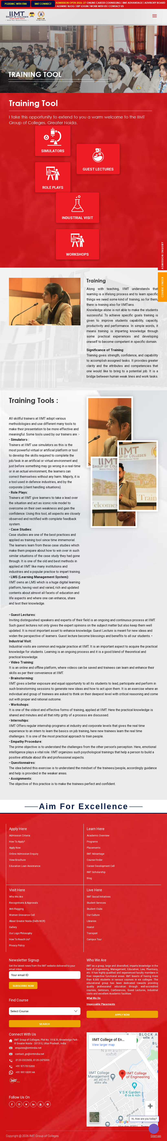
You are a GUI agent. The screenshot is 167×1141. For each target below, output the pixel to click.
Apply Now (15, 847)
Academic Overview (98, 835)
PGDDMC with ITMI (16, 3)
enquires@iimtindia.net (28, 1048)
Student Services (96, 902)
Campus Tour (94, 939)
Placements (93, 847)
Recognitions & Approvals (23, 902)
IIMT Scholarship (96, 872)
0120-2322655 (24, 1060)
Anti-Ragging (16, 909)
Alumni (61, 6)
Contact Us (116, 6)
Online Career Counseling (104, 2)
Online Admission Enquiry (23, 853)
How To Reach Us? (19, 939)
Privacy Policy (17, 945)
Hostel (90, 927)
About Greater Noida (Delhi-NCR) (27, 921)
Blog (71, 6)
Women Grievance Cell (22, 915)
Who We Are (16, 896)
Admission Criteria (19, 835)
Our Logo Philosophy (20, 933)
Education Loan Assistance (24, 866)
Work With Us (98, 6)
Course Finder (94, 860)
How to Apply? (17, 841)
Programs (92, 841)
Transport (92, 933)
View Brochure (17, 860)
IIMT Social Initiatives (99, 896)
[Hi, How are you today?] (154, 1129)
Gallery (13, 927)
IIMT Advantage (133, 2)
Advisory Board (154, 2)
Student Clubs (94, 909)
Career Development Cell (101, 866)
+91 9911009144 (25, 1072)
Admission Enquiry (162, 255)
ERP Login (82, 6)
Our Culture (93, 915)
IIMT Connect (43, 3)
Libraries (91, 921)
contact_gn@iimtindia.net (29, 1054)
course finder (162, 287)
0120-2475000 (41, 1060)
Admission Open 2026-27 (71, 2)
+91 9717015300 (25, 1066)
